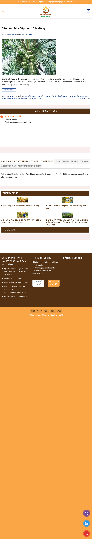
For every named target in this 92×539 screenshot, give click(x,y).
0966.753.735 (15, 278)
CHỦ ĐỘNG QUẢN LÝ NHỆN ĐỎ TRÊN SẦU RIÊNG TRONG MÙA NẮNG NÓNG (21, 221)
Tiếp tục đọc (9, 90)
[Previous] (6, 235)
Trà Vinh (39, 98)
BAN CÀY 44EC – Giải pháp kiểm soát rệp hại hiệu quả (66, 207)
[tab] (27, 161)
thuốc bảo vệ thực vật (29, 98)
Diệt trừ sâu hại (46, 96)
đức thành (60, 96)
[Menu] (3, 11)
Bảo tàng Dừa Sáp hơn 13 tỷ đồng (23, 28)
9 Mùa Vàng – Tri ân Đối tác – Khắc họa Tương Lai (21, 206)
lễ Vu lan (73, 96)
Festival (66, 96)
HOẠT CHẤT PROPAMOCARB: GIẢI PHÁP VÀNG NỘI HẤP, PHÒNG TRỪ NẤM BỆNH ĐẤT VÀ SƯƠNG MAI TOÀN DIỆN (67, 222)
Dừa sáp (54, 96)
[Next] (84, 235)
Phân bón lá (18, 98)
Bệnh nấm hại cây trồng (32, 96)
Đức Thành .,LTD (26, 35)
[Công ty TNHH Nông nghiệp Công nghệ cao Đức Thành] (46, 11)
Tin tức (4, 25)
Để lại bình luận (85, 98)
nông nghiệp (80, 96)
